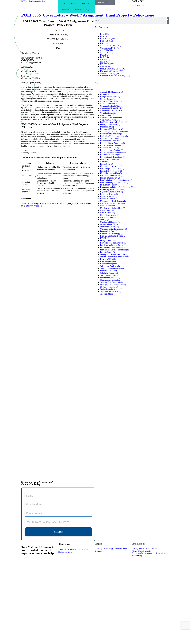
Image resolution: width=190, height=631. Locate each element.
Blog (87, 10)
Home (63, 3)
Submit (58, 531)
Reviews (78, 10)
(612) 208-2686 (138, 6)
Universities (65, 10)
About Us (85, 3)
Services (73, 3)
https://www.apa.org (34, 206)
